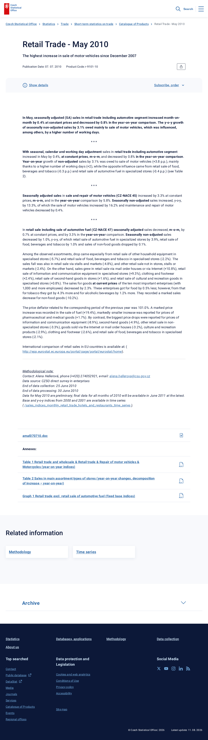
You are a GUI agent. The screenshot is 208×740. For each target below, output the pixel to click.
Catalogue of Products (134, 24)
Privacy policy (65, 687)
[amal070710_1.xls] (181, 464)
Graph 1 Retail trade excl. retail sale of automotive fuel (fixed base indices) (79, 496)
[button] (28, 659)
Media (10, 687)
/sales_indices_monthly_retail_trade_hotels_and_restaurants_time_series (77, 405)
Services (11, 700)
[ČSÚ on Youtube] (166, 669)
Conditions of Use (67, 680)
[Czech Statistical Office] (12, 9)
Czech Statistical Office (21, 24)
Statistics (48, 24)
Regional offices (16, 719)
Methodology (116, 639)
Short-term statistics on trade (93, 24)
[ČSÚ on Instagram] (173, 669)
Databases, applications (74, 639)
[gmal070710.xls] (181, 496)
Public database (16, 675)
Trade (65, 24)
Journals (11, 694)
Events (10, 713)
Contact (11, 669)
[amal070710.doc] (181, 435)
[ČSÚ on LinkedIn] (181, 669)
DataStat (11, 681)
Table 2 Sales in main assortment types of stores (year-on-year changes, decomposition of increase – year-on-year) (89, 480)
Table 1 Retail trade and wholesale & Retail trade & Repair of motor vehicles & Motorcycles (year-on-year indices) (81, 464)
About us (12, 647)
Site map (61, 709)
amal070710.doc (35, 436)
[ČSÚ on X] (159, 669)
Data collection (168, 639)
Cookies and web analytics (73, 674)
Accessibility (64, 693)
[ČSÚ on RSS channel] (188, 669)
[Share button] (181, 66)
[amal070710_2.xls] (181, 481)
